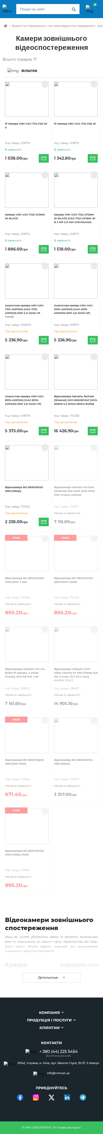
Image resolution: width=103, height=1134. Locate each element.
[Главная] (5, 26)
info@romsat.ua (58, 1073)
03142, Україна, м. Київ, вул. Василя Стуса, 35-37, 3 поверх (58, 1063)
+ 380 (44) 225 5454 (58, 1051)
